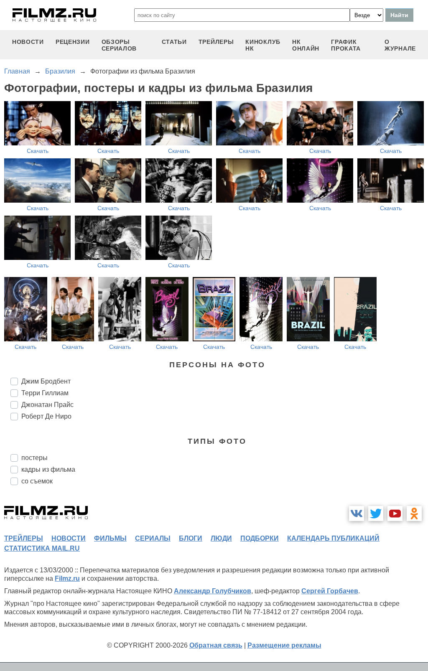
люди (221, 538)
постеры (34, 457)
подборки (259, 538)
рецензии (73, 41)
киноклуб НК (262, 45)
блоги (190, 538)
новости (28, 41)
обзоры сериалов (119, 45)
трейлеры (216, 41)
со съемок (37, 481)
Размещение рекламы (284, 645)
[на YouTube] (395, 513)
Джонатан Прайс (47, 404)
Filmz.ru (67, 578)
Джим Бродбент (46, 381)
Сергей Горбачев (329, 591)
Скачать (37, 150)
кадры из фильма (48, 469)
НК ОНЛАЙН (305, 45)
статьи (174, 41)
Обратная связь (215, 645)
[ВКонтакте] (356, 513)
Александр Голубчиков (212, 591)
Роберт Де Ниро (46, 416)
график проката (346, 45)
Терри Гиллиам (45, 392)
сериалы (153, 538)
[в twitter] (375, 513)
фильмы (110, 538)
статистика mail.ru (42, 548)
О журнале (400, 45)
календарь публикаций (333, 538)
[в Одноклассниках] (414, 513)
